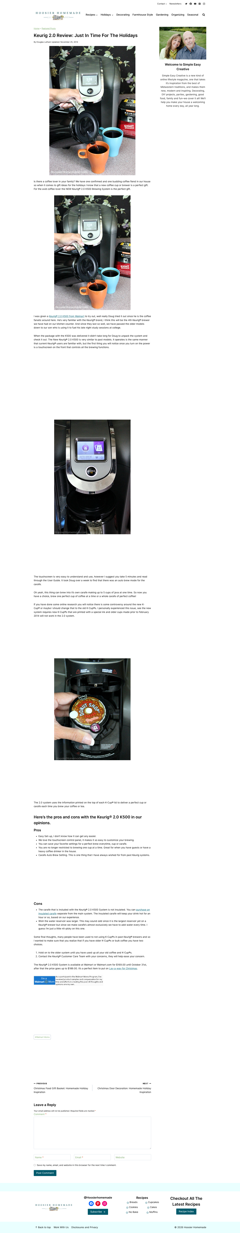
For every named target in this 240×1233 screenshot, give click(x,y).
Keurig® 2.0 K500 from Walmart (66, 316)
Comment (40, 1114)
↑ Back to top (43, 1227)
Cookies (133, 1207)
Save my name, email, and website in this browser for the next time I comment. (76, 1165)
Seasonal (192, 14)
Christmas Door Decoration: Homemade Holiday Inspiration (124, 1087)
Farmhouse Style (142, 14)
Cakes (153, 1207)
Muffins (153, 1212)
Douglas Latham (44, 42)
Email (79, 1157)
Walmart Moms (42, 1037)
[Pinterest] (199, 4)
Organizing (177, 14)
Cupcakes (153, 1202)
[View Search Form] (203, 14)
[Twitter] (186, 4)
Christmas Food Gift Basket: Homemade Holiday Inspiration (61, 1087)
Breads (134, 1202)
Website (120, 1157)
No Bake (133, 1212)
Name (39, 1157)
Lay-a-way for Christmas (123, 968)
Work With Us (61, 1227)
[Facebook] (190, 4)
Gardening (162, 14)
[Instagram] (204, 4)
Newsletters (175, 3)
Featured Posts (49, 28)
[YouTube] (195, 4)
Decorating (123, 14)
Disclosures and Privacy (84, 1227)
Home (36, 28)
